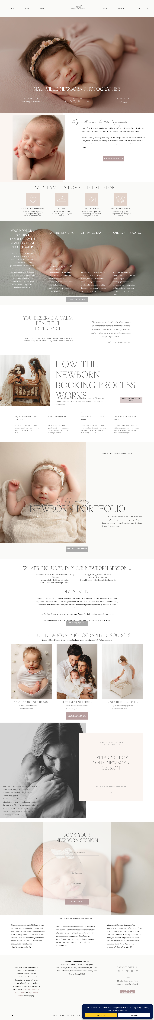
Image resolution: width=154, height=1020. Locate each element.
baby (17, 992)
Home (12, 8)
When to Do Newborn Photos (28, 705)
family (22, 992)
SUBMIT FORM (77, 902)
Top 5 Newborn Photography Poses (122, 705)
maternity (27, 989)
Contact (140, 8)
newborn (35, 989)
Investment (122, 8)
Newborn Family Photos (119, 708)
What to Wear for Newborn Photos (77, 705)
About (27, 8)
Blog (105, 8)
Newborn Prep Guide (72, 709)
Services (43, 8)
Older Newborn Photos (26, 708)
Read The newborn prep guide (111, 787)
